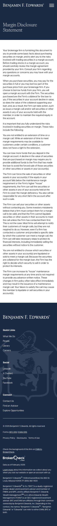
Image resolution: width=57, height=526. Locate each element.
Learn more (8, 469)
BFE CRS (13, 432)
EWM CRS (22, 432)
